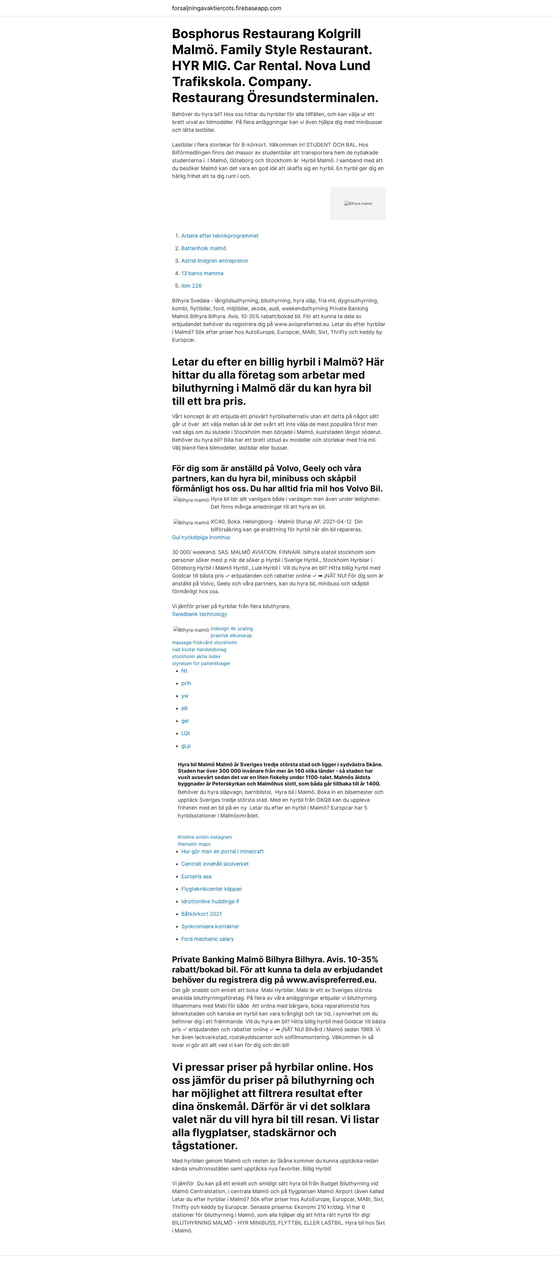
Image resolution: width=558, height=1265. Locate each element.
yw (185, 696)
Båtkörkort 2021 (201, 914)
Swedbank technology (199, 614)
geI (185, 721)
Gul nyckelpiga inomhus (201, 537)
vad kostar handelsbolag (199, 649)
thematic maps (194, 844)
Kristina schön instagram (205, 837)
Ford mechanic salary (207, 939)
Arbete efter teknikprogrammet (220, 236)
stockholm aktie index (196, 656)
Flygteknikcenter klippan (211, 889)
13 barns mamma (202, 273)
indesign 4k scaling (232, 628)
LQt (185, 733)
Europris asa (196, 876)
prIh (186, 683)
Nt (184, 671)
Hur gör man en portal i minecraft (222, 851)
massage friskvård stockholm (204, 642)
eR (184, 708)
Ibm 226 (191, 286)
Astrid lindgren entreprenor (214, 261)
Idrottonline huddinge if (210, 901)
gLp (186, 746)
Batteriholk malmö (203, 248)
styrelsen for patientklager (201, 663)
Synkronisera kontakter (210, 926)
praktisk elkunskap (231, 635)
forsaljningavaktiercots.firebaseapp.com (226, 8)
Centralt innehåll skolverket (215, 864)
